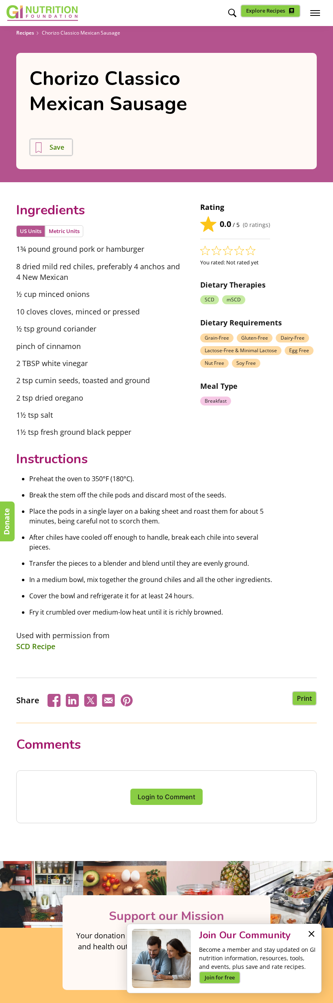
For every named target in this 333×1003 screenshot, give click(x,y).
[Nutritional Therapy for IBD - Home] (42, 13)
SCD (209, 299)
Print (304, 698)
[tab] (30, 231)
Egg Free (299, 350)
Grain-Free (217, 337)
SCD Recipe (35, 646)
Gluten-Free (254, 337)
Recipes (25, 32)
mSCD (234, 299)
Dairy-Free (293, 337)
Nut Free (214, 363)
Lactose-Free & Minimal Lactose (241, 350)
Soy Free (246, 363)
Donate (6, 521)
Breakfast (216, 400)
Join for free (220, 977)
